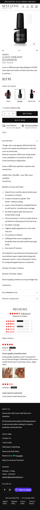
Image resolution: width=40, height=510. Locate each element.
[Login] (27, 7)
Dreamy (20, 101)
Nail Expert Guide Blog (11, 447)
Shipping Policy (14, 502)
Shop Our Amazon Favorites (13, 460)
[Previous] (3, 50)
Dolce (8, 101)
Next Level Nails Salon (10, 451)
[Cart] (32, 7)
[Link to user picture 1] (7, 372)
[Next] (37, 50)
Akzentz (5, 54)
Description (7, 141)
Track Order (7, 442)
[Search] (23, 7)
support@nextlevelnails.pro (12, 477)
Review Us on (7, 456)
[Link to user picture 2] (19, 372)
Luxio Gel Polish (9, 86)
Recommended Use (9, 292)
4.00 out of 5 (26, 313)
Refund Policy (5, 502)
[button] (10, 321)
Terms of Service (32, 502)
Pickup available (31, 125)
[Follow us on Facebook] (4, 489)
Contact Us (6, 438)
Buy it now (20, 120)
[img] (7, 344)
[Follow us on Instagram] (9, 489)
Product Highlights (10, 299)
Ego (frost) (31, 101)
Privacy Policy (23, 502)
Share (4, 132)
